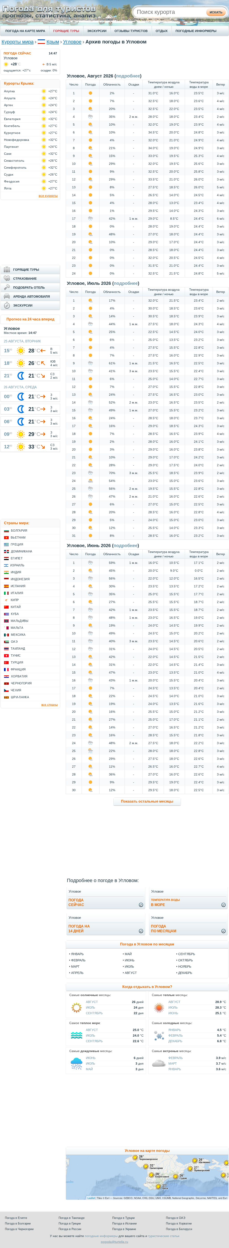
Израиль (17, 565)
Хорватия (19, 676)
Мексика (18, 634)
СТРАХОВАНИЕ (25, 278)
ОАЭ (14, 641)
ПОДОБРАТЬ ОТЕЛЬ (29, 287)
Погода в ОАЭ (175, 1218)
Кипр (15, 600)
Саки (8, 153)
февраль (78, 960)
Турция (17, 662)
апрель (77, 973)
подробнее (128, 75)
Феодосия (12, 181)
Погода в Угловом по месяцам (147, 944)
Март (172, 1063)
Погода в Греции (70, 1223)
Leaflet (91, 1198)
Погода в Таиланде (72, 1218)
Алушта (10, 98)
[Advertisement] (147, 59)
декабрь (185, 973)
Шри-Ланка (20, 697)
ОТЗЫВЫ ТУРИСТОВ (131, 31)
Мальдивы (20, 621)
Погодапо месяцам (163, 928)
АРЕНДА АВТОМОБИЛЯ (31, 296)
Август (92, 1002)
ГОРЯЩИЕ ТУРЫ (66, 31)
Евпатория (12, 119)
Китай (16, 607)
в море (165, 902)
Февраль (175, 1035)
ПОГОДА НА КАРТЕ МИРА (25, 31)
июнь (129, 960)
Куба (15, 614)
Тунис (16, 655)
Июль (90, 1007)
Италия (17, 593)
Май (89, 1069)
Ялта (8, 188)
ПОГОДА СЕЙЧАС (17, 53)
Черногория (21, 683)
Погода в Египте (16, 1218)
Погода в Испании (124, 1223)
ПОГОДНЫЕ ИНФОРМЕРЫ (196, 31)
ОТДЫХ (162, 31)
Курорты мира (18, 42)
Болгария (19, 530)
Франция (18, 669)
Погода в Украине (124, 1229)
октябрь (185, 960)
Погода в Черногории (19, 1229)
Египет (17, 558)
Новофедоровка (16, 140)
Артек (8, 105)
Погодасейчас (76, 902)
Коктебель (12, 126)
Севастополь (14, 160)
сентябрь (186, 954)
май (128, 954)
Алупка (9, 91)
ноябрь (184, 966)
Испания (18, 586)
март (75, 966)
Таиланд (18, 648)
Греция (17, 544)
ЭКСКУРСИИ (96, 31)
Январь (174, 1030)
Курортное (12, 133)
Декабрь (175, 1041)
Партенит (11, 146)
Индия (16, 572)
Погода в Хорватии (179, 1223)
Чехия (16, 690)
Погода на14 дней (79, 928)
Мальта (17, 627)
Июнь (173, 1013)
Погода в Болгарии (18, 1223)
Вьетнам (18, 537)
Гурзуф (9, 112)
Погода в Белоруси (179, 1229)
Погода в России (70, 1229)
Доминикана (21, 551)
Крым (53, 42)
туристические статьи (163, 1236)
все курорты (48, 196)
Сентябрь (94, 1013)
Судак (8, 174)
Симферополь (15, 167)
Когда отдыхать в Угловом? (147, 987)
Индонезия (20, 579)
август (131, 973)
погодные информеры (101, 1236)
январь (77, 954)
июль (129, 966)
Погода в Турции (123, 1218)
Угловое (72, 42)
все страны (49, 704)
